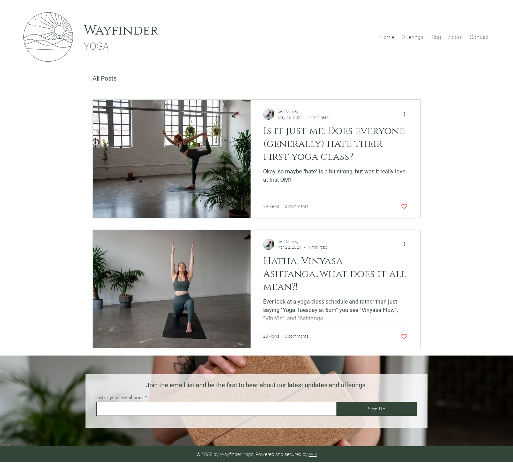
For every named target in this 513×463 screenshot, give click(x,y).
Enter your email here (119, 397)
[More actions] (406, 114)
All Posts (104, 78)
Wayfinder (121, 30)
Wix (313, 454)
